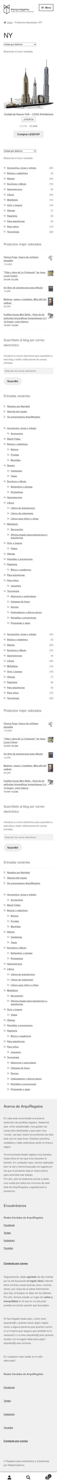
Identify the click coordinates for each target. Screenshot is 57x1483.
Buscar (28, 1477)
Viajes (14, 548)
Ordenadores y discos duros (26, 612)
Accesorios (17, 433)
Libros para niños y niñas (24, 518)
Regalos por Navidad (18, 406)
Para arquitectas (16, 221)
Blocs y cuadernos (21, 569)
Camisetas (16, 470)
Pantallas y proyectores (20, 559)
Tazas (14, 476)
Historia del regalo (17, 411)
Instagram (9, 1240)
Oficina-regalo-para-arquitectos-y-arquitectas (29, 536)
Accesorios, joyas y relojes (21, 167)
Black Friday (14, 438)
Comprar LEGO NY (28, 134)
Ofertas (11, 210)
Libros (10, 194)
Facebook (9, 1225)
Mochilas (16, 460)
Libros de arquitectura (23, 507)
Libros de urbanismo (22, 513)
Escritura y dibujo (16, 183)
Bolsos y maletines (17, 173)
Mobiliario (12, 199)
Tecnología (13, 231)
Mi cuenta (9, 1477)
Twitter (7, 1233)
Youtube (8, 1248)
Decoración (17, 529)
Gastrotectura (14, 189)
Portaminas (17, 492)
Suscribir (12, 381)
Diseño (11, 178)
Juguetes (16, 585)
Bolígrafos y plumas (21, 486)
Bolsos (14, 449)
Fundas (15, 454)
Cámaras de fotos (20, 601)
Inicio (10, 22)
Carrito (44, 1474)
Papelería (12, 215)
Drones (15, 606)
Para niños (13, 226)
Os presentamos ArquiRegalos (23, 416)
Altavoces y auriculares (23, 596)
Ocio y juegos (14, 205)
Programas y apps (20, 623)
